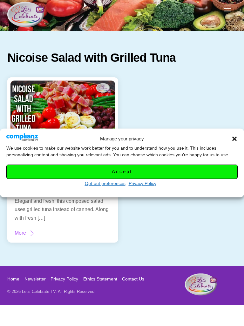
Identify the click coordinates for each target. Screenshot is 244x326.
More (20, 233)
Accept (122, 171)
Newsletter (35, 278)
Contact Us (133, 278)
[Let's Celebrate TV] (25, 24)
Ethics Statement (100, 278)
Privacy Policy (142, 183)
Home (13, 278)
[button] (234, 139)
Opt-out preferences (105, 183)
